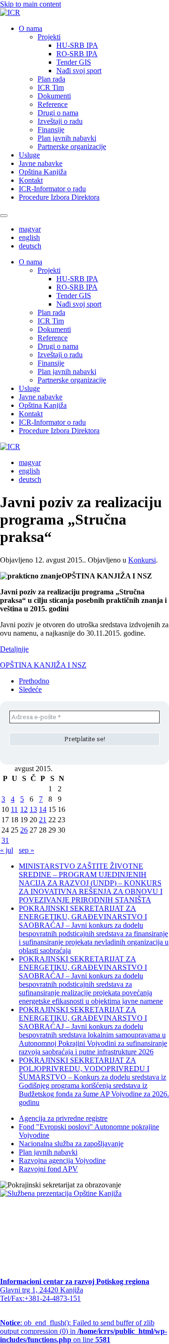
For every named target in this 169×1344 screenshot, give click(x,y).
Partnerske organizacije (72, 146)
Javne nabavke (40, 163)
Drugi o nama (58, 113)
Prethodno (34, 681)
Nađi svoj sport (78, 71)
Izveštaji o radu (60, 121)
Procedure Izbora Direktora (59, 197)
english (29, 237)
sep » (26, 850)
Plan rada (51, 79)
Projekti (49, 37)
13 (33, 809)
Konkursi (142, 560)
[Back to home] (10, 12)
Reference (53, 104)
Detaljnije (14, 649)
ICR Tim (51, 87)
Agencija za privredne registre (63, 1118)
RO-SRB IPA (77, 54)
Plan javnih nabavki (67, 138)
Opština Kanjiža (43, 172)
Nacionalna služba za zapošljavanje (71, 1144)
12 (24, 809)
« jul (6, 850)
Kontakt (31, 180)
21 (42, 820)
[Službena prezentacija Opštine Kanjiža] (61, 1193)
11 (14, 809)
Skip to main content (30, 4)
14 (42, 809)
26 (24, 830)
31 (5, 840)
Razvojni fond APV (48, 1169)
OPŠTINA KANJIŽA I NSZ (43, 665)
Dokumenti (54, 96)
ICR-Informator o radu (52, 189)
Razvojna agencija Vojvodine (62, 1160)
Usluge (29, 155)
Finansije (51, 130)
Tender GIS (73, 62)
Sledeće (30, 689)
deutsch (30, 246)
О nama (30, 28)
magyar (30, 229)
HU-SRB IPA (77, 45)
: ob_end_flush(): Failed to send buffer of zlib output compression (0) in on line (83, 1331)
